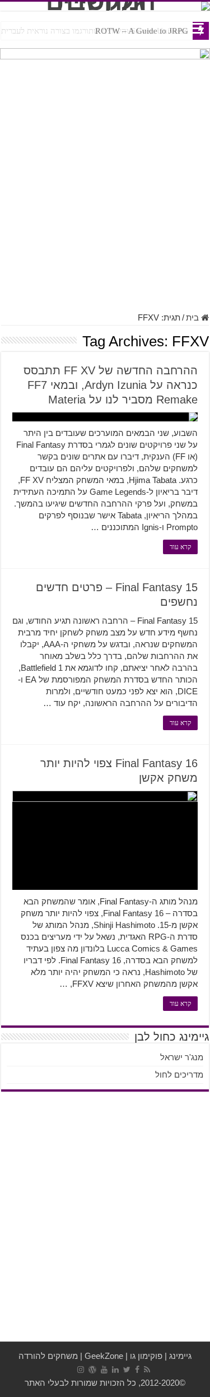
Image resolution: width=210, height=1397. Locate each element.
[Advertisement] (105, 196)
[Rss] (147, 1369)
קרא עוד (180, 547)
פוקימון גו (146, 1356)
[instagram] (80, 1369)
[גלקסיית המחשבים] (105, 6)
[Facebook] (137, 1369)
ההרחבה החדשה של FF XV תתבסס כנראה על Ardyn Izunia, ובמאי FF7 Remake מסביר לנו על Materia (111, 385)
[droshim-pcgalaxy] (105, 63)
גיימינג (180, 1356)
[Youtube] (104, 1369)
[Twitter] (127, 1369)
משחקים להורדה (48, 1356)
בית (193, 317)
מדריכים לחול (179, 1074)
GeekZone (104, 1356)
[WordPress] (92, 1369)
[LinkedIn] (115, 1369)
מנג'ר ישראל (181, 1057)
